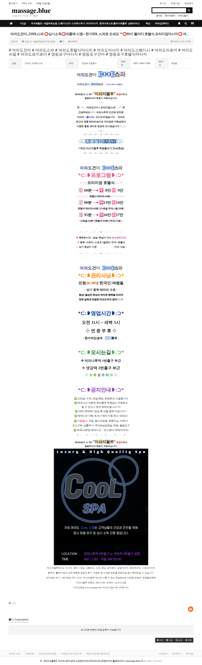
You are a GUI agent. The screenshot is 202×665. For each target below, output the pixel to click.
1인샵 (23, 23)
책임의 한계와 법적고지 (98, 653)
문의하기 (176, 653)
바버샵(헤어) (162, 23)
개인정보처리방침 (47, 653)
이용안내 (163, 653)
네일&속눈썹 (50, 23)
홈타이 (59, 573)
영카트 (159, 15)
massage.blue (31, 10)
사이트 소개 (14, 653)
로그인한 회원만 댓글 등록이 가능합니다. (101, 629)
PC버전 (189, 653)
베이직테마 (170, 15)
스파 (14, 603)
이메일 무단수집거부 (71, 653)
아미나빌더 (183, 15)
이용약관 (29, 653)
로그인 (163, 3)
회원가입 (175, 3)
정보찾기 (188, 3)
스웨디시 (90, 568)
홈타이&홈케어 (120, 24)
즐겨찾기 (13, 3)
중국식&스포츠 (106, 24)
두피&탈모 (36, 23)
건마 (75, 568)
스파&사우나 (78, 23)
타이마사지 (92, 23)
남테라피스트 (134, 24)
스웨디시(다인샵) (64, 24)
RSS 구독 (27, 3)
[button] (160, 640)
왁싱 (148, 23)
